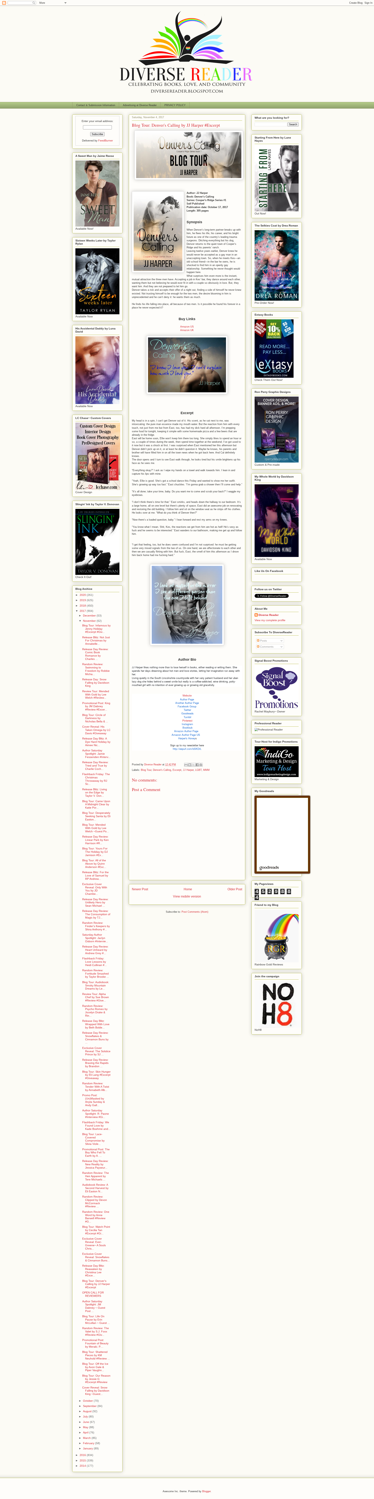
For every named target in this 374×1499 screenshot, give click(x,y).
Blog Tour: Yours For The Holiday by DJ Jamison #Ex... (95, 852)
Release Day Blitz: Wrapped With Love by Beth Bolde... (95, 1024)
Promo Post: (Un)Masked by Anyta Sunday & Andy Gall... (93, 1100)
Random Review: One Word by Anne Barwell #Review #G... (95, 1216)
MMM (206, 769)
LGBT (198, 769)
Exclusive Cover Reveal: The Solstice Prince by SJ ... (96, 1051)
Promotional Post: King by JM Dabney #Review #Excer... (96, 706)
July (86, 1416)
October (88, 1400)
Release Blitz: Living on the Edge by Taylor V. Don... (94, 792)
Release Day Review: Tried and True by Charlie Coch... (95, 765)
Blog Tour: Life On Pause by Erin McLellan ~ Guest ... (96, 1319)
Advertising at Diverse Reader (140, 105)
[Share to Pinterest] (201, 765)
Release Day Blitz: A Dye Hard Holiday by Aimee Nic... (96, 742)
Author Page (187, 699)
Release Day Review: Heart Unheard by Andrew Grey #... (95, 950)
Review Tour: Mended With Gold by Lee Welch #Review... (95, 694)
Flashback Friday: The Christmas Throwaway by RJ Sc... (96, 779)
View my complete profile (270, 620)
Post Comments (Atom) (195, 911)
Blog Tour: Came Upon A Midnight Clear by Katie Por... (96, 804)
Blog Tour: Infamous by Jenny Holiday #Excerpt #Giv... (96, 629)
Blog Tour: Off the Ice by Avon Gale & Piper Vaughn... (95, 1367)
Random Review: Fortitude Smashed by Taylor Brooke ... (95, 973)
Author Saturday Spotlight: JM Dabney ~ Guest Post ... (93, 1306)
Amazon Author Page (186, 731)
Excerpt (177, 769)
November (90, 620)
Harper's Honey (186, 738)
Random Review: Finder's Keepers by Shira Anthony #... (96, 926)
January (88, 1448)
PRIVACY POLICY (175, 105)
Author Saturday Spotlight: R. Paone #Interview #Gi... (95, 1114)
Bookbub (187, 727)
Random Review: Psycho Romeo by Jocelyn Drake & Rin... (95, 1010)
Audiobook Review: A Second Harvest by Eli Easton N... (95, 1188)
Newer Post (140, 889)
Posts (263, 640)
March (87, 1437)
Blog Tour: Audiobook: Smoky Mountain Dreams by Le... (95, 985)
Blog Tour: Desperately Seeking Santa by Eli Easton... (96, 816)
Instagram (187, 724)
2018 (83, 605)
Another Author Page (187, 703)
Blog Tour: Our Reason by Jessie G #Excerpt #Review (96, 1379)
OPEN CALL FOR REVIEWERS (93, 1294)
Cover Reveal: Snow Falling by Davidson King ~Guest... (95, 1391)
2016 (83, 1455)
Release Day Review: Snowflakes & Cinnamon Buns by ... (95, 1037)
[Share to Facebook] (197, 765)
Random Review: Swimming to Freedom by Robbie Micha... (96, 669)
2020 (83, 594)
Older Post (235, 889)
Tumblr (187, 717)
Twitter (187, 710)
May (86, 1427)
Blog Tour (146, 769)
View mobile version (187, 896)
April (86, 1432)
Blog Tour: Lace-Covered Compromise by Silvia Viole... (93, 1139)
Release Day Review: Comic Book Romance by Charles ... (95, 654)
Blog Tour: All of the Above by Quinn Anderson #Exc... (94, 863)
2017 (83, 610)
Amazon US (187, 326)
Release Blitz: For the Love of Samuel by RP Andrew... (95, 875)
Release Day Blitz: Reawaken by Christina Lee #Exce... (93, 1270)
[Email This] (186, 765)
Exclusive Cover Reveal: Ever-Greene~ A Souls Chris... (94, 1243)
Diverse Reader (268, 614)
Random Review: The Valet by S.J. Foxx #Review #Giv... (95, 1331)
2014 (83, 1465)
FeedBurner (105, 140)
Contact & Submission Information (95, 105)
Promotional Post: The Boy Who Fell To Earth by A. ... (96, 1152)
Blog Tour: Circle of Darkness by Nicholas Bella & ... (95, 718)
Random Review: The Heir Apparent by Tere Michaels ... (95, 1176)
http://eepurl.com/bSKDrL (187, 749)
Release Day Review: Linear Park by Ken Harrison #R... (95, 840)
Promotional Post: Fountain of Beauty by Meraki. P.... (95, 1343)
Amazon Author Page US (186, 735)
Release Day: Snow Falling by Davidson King (95, 683)
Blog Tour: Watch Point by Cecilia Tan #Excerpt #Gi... (96, 1230)
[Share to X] (193, 765)
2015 (83, 1460)
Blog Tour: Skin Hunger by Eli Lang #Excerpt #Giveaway (96, 1075)
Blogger (206, 1491)
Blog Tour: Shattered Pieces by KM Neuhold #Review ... (96, 1355)
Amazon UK (187, 330)
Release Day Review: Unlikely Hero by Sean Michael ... (95, 902)
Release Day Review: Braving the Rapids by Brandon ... (95, 1063)
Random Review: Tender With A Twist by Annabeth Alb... (95, 1087)
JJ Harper (188, 769)
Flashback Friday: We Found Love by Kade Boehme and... (96, 1125)
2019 (83, 600)
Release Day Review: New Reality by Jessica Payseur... (95, 1164)
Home (188, 889)
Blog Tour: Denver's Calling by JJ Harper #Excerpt (96, 1284)
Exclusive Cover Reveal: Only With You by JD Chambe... (94, 889)
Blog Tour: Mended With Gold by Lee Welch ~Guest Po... (95, 828)
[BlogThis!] (190, 765)
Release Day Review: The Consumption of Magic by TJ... (96, 914)
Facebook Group (187, 706)
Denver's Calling (162, 769)
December (90, 615)
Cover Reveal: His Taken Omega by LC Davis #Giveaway (96, 730)
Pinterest (187, 720)
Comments (266, 646)
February (89, 1443)
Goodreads (187, 713)
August (87, 1411)
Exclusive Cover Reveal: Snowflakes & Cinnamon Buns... (96, 1257)
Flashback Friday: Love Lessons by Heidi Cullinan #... (94, 962)
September (90, 1406)
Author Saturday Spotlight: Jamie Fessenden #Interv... (96, 754)
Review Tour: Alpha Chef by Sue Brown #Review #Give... (95, 997)
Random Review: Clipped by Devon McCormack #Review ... (94, 1201)
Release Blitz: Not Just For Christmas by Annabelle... (96, 640)
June (86, 1421)
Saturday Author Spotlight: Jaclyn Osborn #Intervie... (95, 938)
